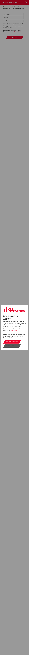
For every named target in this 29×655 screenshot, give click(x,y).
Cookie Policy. (14, 330)
